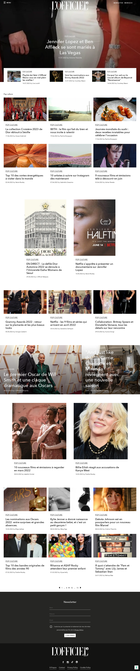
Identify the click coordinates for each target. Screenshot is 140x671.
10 (72, 588)
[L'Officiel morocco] (70, 5)
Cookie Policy (85, 667)
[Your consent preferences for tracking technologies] (136, 667)
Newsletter (118, 3)
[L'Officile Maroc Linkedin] (77, 662)
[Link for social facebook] (63, 663)
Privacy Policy (79, 630)
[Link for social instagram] (68, 663)
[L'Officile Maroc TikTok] (72, 662)
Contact (62, 667)
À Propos (53, 667)
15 (77, 588)
